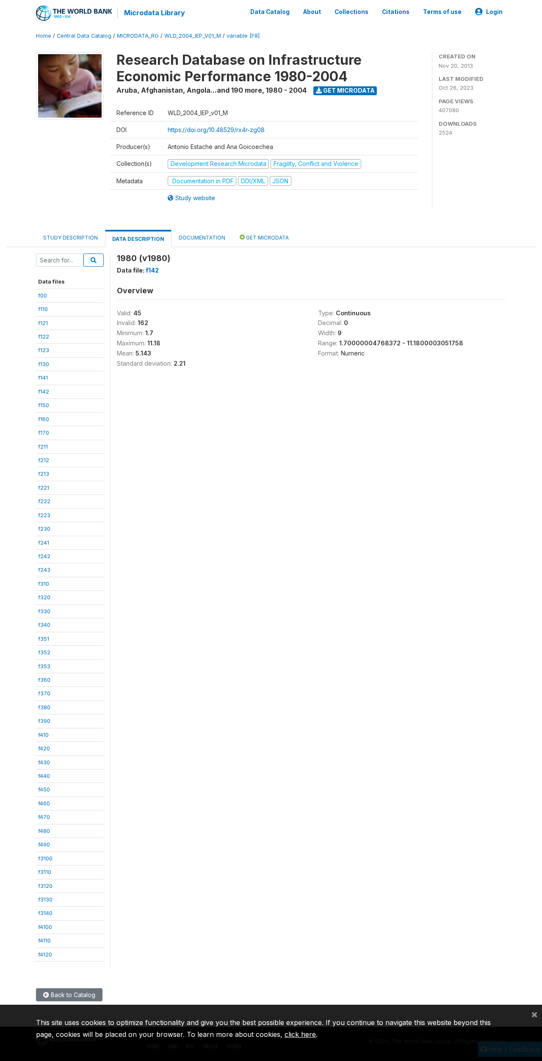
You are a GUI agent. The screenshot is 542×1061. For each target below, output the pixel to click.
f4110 (44, 940)
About (312, 11)
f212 (43, 460)
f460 (44, 803)
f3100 (45, 858)
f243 (44, 569)
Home (43, 36)
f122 (43, 336)
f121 (43, 323)
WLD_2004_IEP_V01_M (192, 36)
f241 (43, 542)
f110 (43, 309)
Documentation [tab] (202, 237)
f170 (43, 432)
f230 (44, 528)
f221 (43, 487)
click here (300, 1034)
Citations (395, 11)
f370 (44, 693)
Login (494, 11)
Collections (351, 11)
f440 (44, 775)
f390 (44, 720)
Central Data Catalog (84, 36)
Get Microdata (348, 90)
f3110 (44, 871)
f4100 (45, 926)
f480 (44, 830)
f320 (44, 597)
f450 (44, 789)
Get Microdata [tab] (267, 237)
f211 (43, 446)
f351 (43, 638)
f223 (44, 515)
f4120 (45, 954)
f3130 (45, 899)
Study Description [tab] (70, 237)
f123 (43, 350)
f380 (44, 707)
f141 (43, 377)
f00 (42, 295)
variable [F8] (243, 36)
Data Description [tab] (138, 239)
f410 (43, 734)
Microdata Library (154, 12)
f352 (44, 652)
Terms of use (442, 11)
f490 (44, 844)
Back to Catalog (72, 994)
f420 (44, 748)
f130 (43, 364)
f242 (44, 556)
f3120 (45, 885)
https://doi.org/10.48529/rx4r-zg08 (216, 129)
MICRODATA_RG (138, 36)
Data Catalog (270, 11)
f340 (44, 624)
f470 (44, 816)
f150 (43, 405)
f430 (44, 762)
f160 (43, 419)
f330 (44, 611)
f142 (43, 391)
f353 (44, 666)
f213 (43, 473)
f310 (43, 583)
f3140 (45, 912)
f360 (44, 679)
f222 (44, 501)
